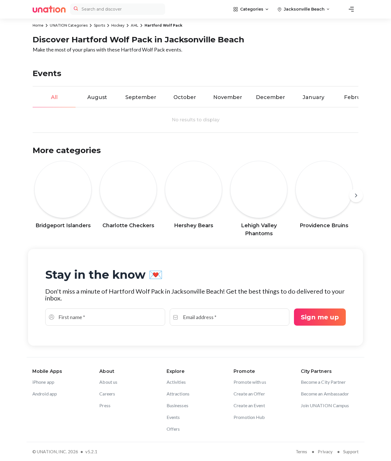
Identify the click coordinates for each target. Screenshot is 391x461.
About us (108, 382)
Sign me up (320, 317)
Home (38, 25)
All (54, 97)
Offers (173, 429)
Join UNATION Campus (325, 405)
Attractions (178, 393)
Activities (176, 382)
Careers (107, 393)
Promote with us (250, 382)
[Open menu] (351, 9)
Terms (301, 451)
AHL (134, 25)
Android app (44, 393)
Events (173, 417)
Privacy (325, 451)
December (270, 97)
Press (104, 405)
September (140, 97)
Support (351, 451)
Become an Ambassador (325, 393)
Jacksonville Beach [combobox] (304, 9)
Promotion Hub (249, 417)
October (184, 97)
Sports (99, 25)
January (313, 97)
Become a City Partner (323, 382)
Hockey (118, 25)
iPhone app (43, 382)
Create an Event (249, 405)
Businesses (177, 405)
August (97, 97)
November (227, 97)
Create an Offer (249, 393)
